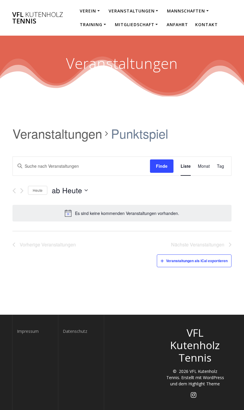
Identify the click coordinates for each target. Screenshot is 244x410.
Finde (162, 166)
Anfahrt (177, 24)
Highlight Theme (204, 384)
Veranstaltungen (132, 11)
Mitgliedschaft (134, 24)
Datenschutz (75, 331)
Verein (88, 11)
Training (91, 24)
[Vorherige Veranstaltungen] (14, 191)
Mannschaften (186, 11)
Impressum (28, 331)
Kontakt (206, 24)
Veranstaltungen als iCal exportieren (197, 260)
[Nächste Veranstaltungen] (22, 191)
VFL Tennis (37, 18)
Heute (38, 190)
